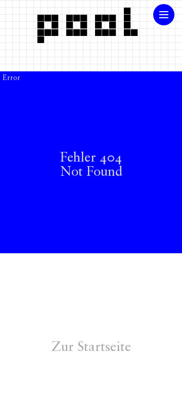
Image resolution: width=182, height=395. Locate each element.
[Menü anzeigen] (163, 14)
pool (91, 22)
